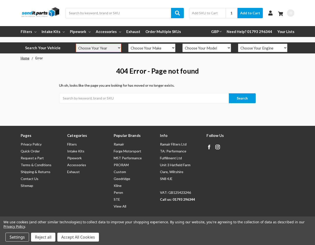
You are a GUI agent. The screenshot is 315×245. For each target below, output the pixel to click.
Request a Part (32, 158)
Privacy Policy (31, 144)
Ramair (119, 144)
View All (120, 206)
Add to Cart (250, 13)
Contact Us (29, 179)
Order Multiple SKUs (163, 31)
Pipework (78, 31)
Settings (17, 237)
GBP (215, 31)
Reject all (43, 237)
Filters (26, 31)
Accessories (106, 31)
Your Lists (285, 31)
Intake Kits (51, 31)
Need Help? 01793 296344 (249, 31)
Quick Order (30, 151)
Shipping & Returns (35, 172)
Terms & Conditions (36, 165)
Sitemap (27, 185)
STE (117, 199)
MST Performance (128, 158)
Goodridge (122, 179)
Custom (120, 172)
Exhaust (133, 31)
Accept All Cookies (78, 237)
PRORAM (121, 165)
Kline (118, 185)
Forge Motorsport (127, 151)
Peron (118, 192)
